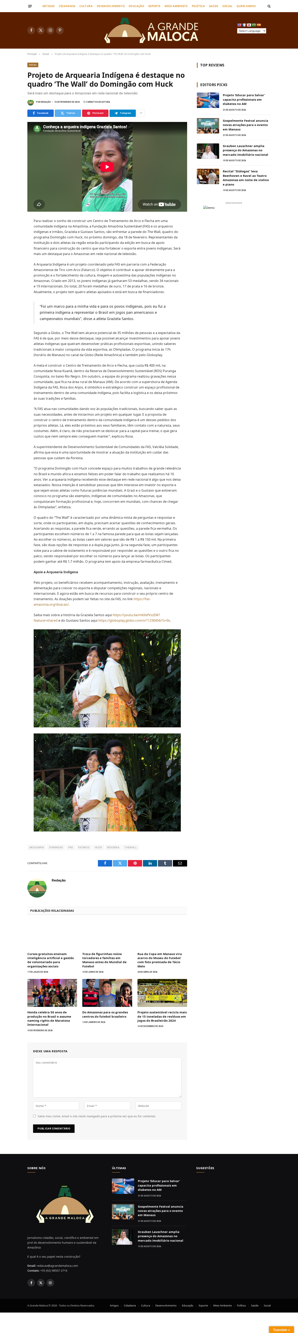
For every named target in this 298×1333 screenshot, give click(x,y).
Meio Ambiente (176, 6)
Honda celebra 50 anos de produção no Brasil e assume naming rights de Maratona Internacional (49, 1018)
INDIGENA (113, 847)
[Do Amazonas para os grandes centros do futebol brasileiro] (107, 993)
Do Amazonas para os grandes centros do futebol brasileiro (105, 1014)
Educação (136, 6)
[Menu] (30, 6)
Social (227, 6)
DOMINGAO (56, 847)
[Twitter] (13, 240)
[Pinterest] (13, 258)
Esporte (154, 6)
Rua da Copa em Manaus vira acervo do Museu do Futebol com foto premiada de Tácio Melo (159, 960)
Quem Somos (246, 6)
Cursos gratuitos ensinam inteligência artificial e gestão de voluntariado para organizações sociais (50, 960)
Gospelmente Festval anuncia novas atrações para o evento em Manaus (245, 124)
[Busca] (269, 6)
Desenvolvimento (111, 6)
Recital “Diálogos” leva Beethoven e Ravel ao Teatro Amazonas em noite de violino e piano (246, 177)
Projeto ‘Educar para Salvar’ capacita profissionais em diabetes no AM (244, 99)
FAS (70, 847)
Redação (46, 102)
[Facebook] (13, 231)
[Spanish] (259, 25)
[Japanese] (249, 25)
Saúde (213, 6)
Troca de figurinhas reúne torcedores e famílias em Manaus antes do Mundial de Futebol (104, 960)
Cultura (86, 6)
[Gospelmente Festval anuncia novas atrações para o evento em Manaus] (208, 125)
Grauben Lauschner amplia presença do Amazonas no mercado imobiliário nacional (245, 150)
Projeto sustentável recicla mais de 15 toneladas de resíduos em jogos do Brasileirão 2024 (162, 1016)
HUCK (98, 847)
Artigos (48, 6)
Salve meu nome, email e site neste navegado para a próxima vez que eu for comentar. (97, 1116)
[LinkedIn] (13, 249)
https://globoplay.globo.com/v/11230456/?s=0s (134, 620)
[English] (239, 25)
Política (198, 6)
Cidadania (67, 6)
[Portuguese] (254, 25)
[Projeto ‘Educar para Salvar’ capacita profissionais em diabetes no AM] (208, 100)
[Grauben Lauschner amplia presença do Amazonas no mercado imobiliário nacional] (208, 151)
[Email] (13, 276)
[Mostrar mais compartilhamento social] (141, 113)
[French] (244, 25)
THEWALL (130, 847)
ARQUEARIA (36, 847)
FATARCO (84, 847)
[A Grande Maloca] (152, 30)
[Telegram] (13, 267)
